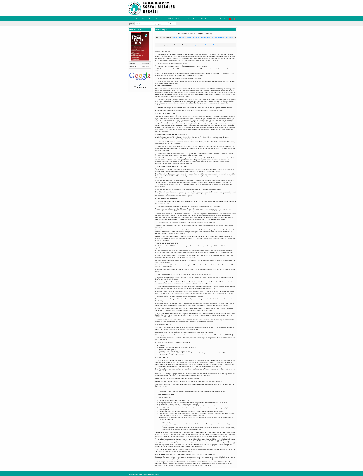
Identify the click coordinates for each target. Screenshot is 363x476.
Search (172, 24)
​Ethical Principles (206, 19)
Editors (144, 19)
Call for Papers (160, 19)
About (137, 19)
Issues (215, 19)
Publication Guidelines (174, 19)
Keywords (131, 24)
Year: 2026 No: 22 (135, 30)
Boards (151, 19)
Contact (222, 19)
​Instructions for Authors (191, 19)
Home (131, 19)
